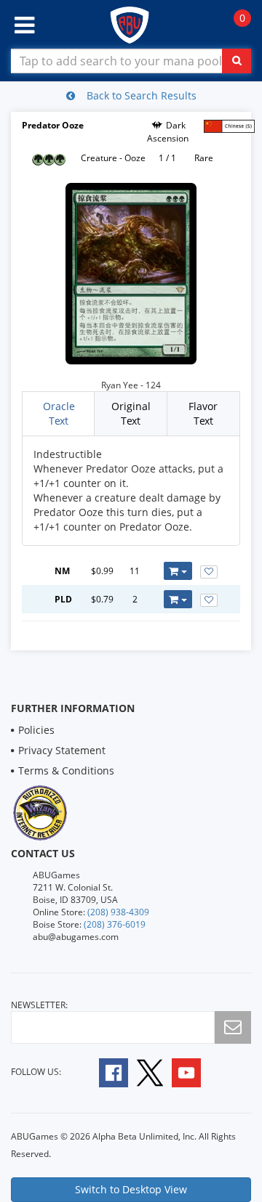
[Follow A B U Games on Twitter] (149, 1071)
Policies (36, 730)
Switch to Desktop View (131, 1189)
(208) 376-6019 (115, 924)
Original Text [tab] (131, 413)
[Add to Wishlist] (209, 571)
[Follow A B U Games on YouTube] (196, 1071)
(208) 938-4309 (118, 912)
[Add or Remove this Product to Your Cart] (178, 571)
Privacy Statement (62, 750)
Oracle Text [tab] (59, 413)
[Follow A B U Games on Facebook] (103, 1071)
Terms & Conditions (66, 770)
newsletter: (39, 1005)
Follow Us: (36, 1072)
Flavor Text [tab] (203, 413)
